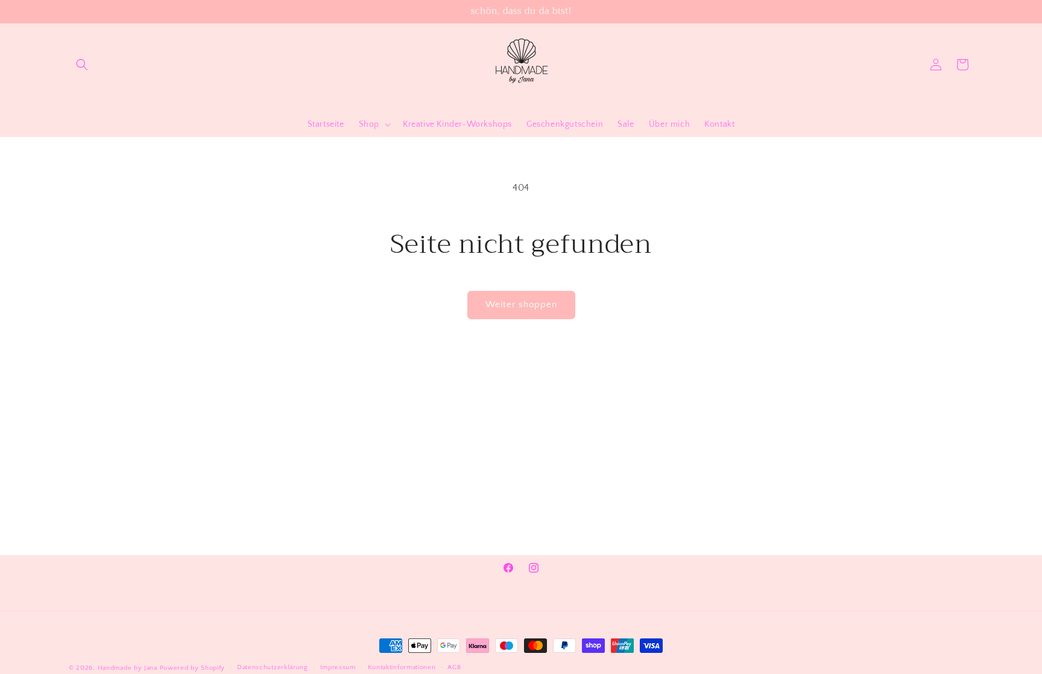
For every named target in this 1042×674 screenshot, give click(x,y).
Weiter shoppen (521, 304)
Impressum (338, 667)
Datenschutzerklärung (272, 667)
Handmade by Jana (127, 668)
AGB (454, 667)
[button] (82, 64)
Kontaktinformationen (402, 667)
